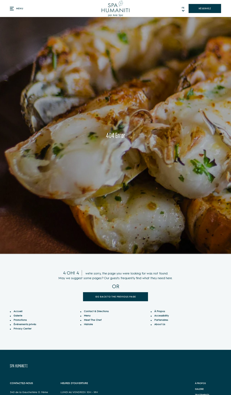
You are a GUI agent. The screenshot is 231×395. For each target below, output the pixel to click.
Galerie (18, 315)
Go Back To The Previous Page (115, 296)
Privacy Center (23, 328)
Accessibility (161, 315)
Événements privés (25, 324)
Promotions (20, 319)
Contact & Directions (96, 311)
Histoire (88, 324)
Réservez (205, 8)
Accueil (18, 311)
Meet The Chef (93, 319)
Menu (87, 315)
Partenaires (161, 319)
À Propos (159, 311)
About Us (159, 324)
